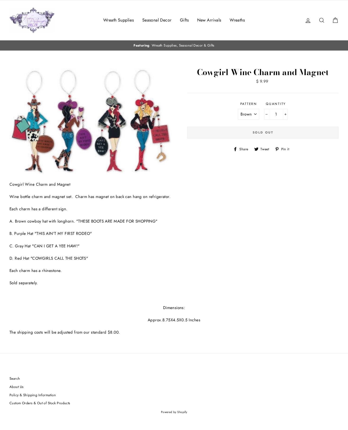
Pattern (248, 103)
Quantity (276, 103)
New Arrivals (209, 20)
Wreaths (237, 20)
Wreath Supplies (118, 20)
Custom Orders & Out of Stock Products (39, 403)
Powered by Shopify (174, 412)
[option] (174, 45)
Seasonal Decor (157, 20)
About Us (16, 386)
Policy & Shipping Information (32, 395)
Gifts (184, 20)
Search (14, 378)
